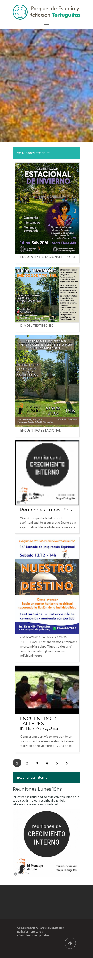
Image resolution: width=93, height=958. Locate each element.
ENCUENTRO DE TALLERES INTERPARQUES (40, 723)
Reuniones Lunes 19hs (46, 510)
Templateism (42, 935)
